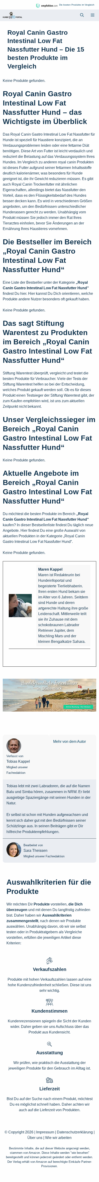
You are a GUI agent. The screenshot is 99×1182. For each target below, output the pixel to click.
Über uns (34, 1138)
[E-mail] (12, 656)
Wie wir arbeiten (58, 1138)
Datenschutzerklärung (75, 1132)
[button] (82, 15)
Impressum (45, 1132)
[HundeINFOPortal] (12, 15)
